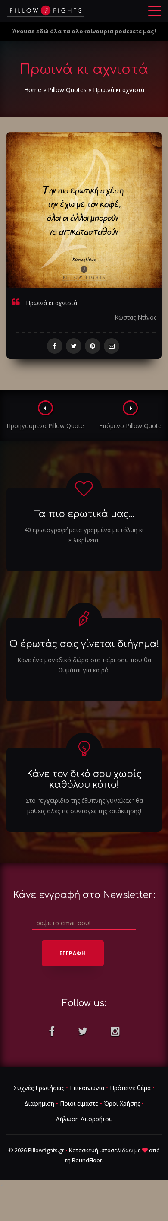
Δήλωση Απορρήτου (84, 1119)
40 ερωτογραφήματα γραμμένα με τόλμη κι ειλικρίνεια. (84, 535)
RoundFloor (87, 1160)
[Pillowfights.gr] (45, 10)
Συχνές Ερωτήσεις (38, 1088)
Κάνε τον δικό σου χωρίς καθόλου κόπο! (84, 779)
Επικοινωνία (87, 1088)
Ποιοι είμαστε (79, 1103)
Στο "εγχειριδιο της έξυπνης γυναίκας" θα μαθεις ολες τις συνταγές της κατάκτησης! (84, 805)
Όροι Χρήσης (122, 1103)
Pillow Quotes (67, 90)
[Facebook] (54, 346)
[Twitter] (73, 346)
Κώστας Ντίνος (135, 317)
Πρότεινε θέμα (130, 1088)
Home (32, 90)
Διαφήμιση (39, 1103)
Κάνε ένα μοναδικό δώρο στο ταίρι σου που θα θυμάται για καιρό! (84, 665)
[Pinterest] (92, 346)
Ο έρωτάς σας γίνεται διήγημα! (84, 644)
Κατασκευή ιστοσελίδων (101, 1150)
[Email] (111, 346)
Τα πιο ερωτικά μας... (84, 514)
